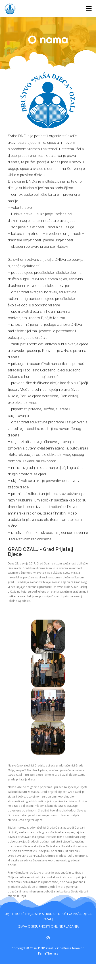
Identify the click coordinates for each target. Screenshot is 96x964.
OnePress (64, 948)
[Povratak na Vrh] (48, 938)
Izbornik (89, 8)
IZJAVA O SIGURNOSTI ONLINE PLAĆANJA (48, 926)
